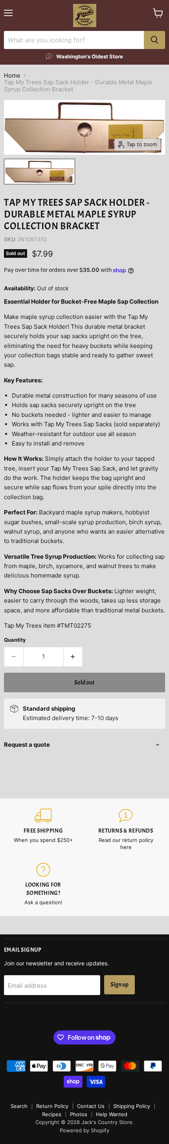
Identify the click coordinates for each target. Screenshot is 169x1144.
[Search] (154, 40)
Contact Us (91, 1106)
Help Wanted (111, 1114)
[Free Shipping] (43, 830)
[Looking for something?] (43, 884)
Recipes (51, 1114)
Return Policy (52, 1106)
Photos (78, 1114)
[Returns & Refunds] (125, 830)
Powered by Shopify (84, 1130)
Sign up (119, 984)
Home (12, 75)
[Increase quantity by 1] (73, 656)
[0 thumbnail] (39, 171)
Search (19, 1106)
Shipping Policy (131, 1106)
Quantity (15, 640)
